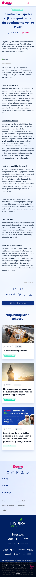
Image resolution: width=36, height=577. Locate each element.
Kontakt (4, 510)
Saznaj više (32, 567)
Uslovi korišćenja (23, 501)
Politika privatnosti (8, 505)
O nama (4, 501)
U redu (18, 573)
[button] (18, 478)
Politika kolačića (23, 505)
